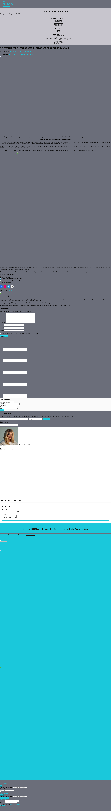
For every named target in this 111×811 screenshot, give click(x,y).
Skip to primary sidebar (8, 4)
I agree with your (11, 804)
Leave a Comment (25, 51)
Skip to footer (6, 6)
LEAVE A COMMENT (27, 54)
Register (5, 783)
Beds (1, 407)
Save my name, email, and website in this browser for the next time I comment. (20, 333)
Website (2, 330)
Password (2, 789)
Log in (4, 781)
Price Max (3, 405)
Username (2, 801)
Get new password (5, 798)
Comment (3, 322)
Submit (55, 520)
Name (2, 325)
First (17, 511)
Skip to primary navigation (9, 1)
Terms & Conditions (15, 804)
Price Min (3, 403)
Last (17, 513)
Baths (2, 408)
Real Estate (11, 290)
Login (2, 794)
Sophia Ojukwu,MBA (24, 444)
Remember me (5, 792)
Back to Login (3, 799)
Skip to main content (8, 3)
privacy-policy (31, 535)
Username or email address (6, 787)
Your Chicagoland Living (55, 11)
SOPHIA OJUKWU (14, 54)
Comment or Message (9, 517)
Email (2, 327)
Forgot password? (4, 793)
